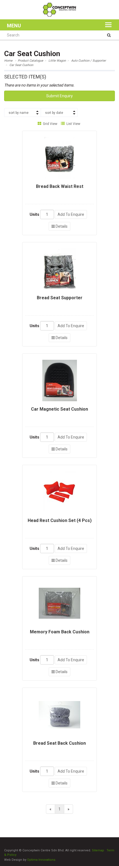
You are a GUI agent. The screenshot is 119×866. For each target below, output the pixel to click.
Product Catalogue (30, 60)
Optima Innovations (41, 860)
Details (61, 226)
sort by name (19, 113)
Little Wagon (57, 60)
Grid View (49, 124)
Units (34, 214)
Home (8, 60)
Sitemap (98, 850)
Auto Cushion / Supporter (88, 60)
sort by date (54, 113)
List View (73, 124)
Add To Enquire (71, 214)
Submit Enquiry (59, 96)
